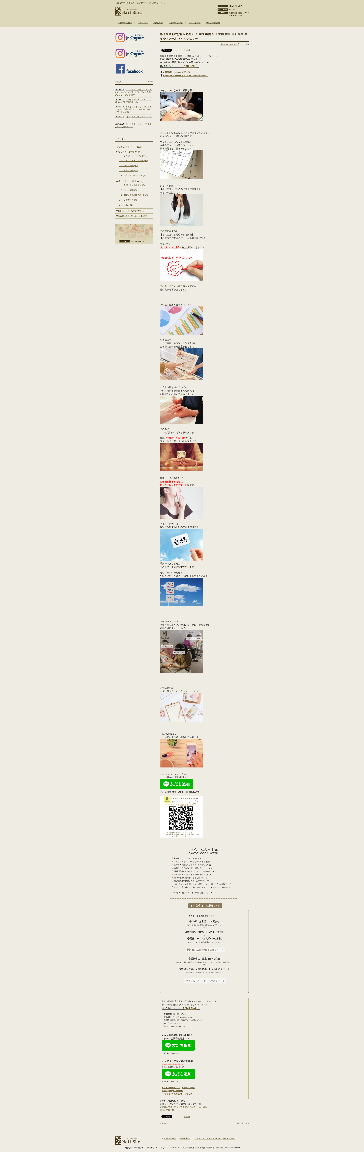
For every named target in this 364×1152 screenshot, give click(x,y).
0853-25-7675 (176, 1023)
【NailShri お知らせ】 (229, 44)
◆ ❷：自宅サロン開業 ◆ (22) (129, 181)
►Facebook (178, 1091)
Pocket (187, 50)
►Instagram (167, 1091)
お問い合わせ (170, 1138)
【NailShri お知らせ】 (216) (128, 147)
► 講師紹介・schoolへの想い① (176, 72)
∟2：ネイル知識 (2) (128, 190)
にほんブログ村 (167, 1110)
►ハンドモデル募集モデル (172, 1094)
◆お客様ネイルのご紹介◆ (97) (130, 211)
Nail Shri (190, 66)
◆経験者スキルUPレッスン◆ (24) (131, 216)
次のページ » (243, 1123)
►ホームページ (188, 1088)
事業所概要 (185, 1138)
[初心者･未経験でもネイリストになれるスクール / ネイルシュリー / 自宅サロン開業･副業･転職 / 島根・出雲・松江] (128, 14)
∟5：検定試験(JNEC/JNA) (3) (132, 175)
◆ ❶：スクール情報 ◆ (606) (129, 152)
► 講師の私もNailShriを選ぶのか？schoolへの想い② (185, 76)
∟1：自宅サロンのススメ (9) (132, 185)
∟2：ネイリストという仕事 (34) (133, 160)
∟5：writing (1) (126, 205)
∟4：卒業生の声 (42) (128, 170)
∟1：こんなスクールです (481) (133, 156)
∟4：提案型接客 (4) (128, 200)
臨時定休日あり (186, 1017)
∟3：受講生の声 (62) (128, 165)
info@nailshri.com (178, 1026)
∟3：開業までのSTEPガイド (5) (133, 195)
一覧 (151, 81)
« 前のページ (166, 1123)
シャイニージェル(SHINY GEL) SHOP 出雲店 (215, 1138)
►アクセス (188, 1094)
